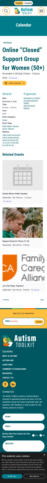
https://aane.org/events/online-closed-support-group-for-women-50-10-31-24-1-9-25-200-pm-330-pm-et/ (11, 140)
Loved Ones (7, 365)
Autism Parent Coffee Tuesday (15, 193)
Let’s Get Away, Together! (13, 286)
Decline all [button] (34, 476)
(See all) (14, 78)
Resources (7, 373)
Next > (43, 300)
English (19, 3)
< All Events (7, 43)
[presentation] (23, 175)
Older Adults (7, 126)
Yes (36, 435)
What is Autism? (9, 356)
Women (11, 128)
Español (28, 3)
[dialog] (23, 467)
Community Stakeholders (14, 369)
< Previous (5, 300)
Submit (39, 322)
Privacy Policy (6, 472)
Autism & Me (7, 360)
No (43, 435)
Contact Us (7, 378)
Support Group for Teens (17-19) (16, 241)
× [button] (44, 455)
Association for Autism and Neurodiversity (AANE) (32, 100)
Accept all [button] (12, 476)
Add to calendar (15, 83)
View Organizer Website (29, 106)
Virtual (4, 120)
